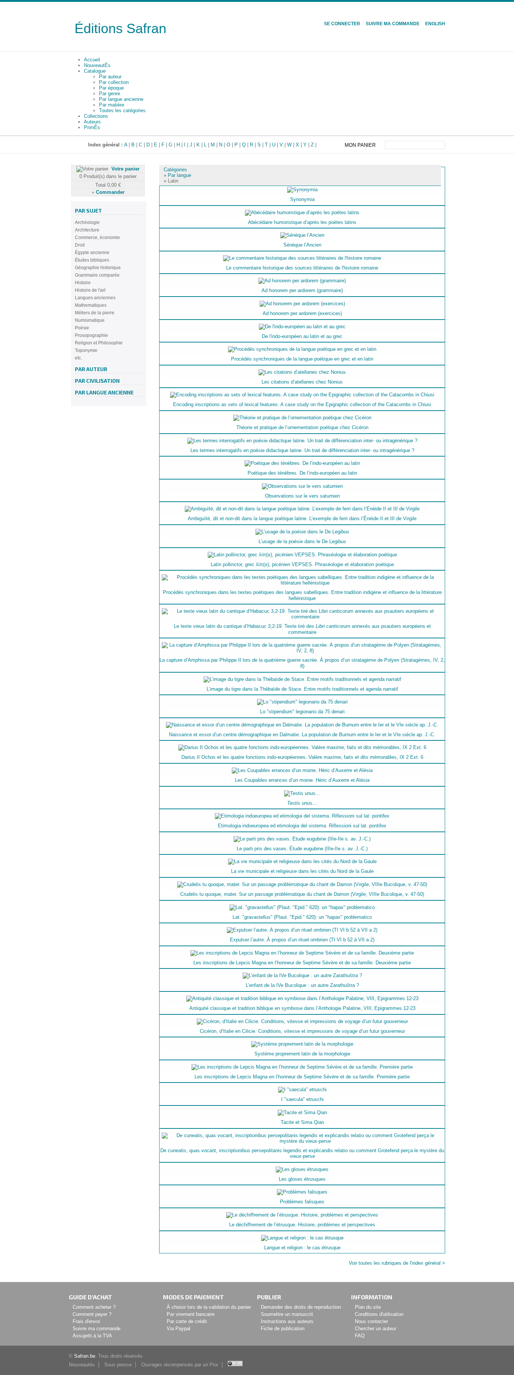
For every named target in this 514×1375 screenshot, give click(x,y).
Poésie (82, 327)
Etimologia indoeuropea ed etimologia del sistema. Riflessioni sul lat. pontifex (302, 825)
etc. (78, 358)
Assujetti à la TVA (92, 1335)
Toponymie (86, 350)
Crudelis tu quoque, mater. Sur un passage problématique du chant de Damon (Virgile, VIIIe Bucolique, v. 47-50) (302, 894)
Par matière (111, 105)
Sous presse (118, 1364)
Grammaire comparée (97, 275)
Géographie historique (98, 267)
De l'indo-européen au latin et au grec (302, 336)
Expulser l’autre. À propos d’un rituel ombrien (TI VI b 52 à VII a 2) (302, 940)
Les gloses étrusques (302, 1179)
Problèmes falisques (302, 1201)
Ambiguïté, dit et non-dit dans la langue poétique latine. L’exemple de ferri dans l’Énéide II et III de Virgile (302, 518)
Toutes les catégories (122, 110)
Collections (96, 116)
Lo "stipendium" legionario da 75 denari (302, 711)
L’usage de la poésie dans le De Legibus (302, 541)
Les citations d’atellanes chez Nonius (302, 382)
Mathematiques (90, 305)
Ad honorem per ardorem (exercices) (302, 313)
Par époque (111, 88)
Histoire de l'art (90, 290)
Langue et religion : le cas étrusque (302, 1247)
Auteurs (92, 122)
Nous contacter (371, 1321)
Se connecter (342, 23)
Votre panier (125, 169)
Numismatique (90, 320)
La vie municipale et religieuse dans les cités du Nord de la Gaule (302, 871)
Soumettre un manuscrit (287, 1314)
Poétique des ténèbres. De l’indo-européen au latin (302, 473)
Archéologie (87, 222)
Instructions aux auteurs (287, 1321)
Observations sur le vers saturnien (302, 496)
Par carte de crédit (187, 1321)
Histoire (83, 282)
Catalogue (95, 71)
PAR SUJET (88, 210)
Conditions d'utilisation (379, 1314)
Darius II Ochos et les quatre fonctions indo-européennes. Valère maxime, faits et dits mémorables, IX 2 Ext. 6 (302, 757)
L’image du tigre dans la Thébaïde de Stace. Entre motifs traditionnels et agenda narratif (302, 689)
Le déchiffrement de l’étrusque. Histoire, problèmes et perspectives (302, 1224)
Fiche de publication (282, 1328)
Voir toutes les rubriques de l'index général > (397, 1263)
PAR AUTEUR (91, 369)
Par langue (179, 175)
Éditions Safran (120, 28)
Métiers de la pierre (94, 312)
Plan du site (368, 1307)
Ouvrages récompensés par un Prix (179, 1364)
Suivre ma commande (393, 23)
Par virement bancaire (190, 1314)
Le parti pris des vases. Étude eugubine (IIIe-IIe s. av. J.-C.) (302, 848)
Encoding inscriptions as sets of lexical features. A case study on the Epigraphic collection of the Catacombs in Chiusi (302, 404)
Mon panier (360, 145)
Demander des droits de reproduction (301, 1307)
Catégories (175, 169)
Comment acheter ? (94, 1307)
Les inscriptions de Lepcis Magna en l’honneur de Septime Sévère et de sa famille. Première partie (302, 1077)
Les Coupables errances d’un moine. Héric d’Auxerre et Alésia (302, 780)
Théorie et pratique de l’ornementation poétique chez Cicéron (302, 427)
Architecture (87, 230)
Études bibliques (92, 260)
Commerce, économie (97, 237)
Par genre (109, 93)
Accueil (92, 59)
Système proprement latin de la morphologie (302, 1054)
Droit (80, 245)
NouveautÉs (97, 65)
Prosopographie (91, 335)
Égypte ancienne (92, 252)
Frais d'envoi (86, 1321)
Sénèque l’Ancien (302, 245)
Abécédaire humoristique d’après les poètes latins (302, 222)
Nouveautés (82, 1364)
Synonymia (302, 199)
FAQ (360, 1335)
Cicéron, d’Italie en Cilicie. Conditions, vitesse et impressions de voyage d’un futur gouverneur (302, 1031)
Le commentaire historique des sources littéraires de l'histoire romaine (302, 268)
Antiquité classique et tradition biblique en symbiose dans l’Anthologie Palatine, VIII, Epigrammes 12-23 (302, 1008)
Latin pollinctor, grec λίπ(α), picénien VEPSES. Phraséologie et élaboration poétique (302, 564)
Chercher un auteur (375, 1328)
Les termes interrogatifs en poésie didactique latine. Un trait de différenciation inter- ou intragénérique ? (302, 450)
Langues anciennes (95, 297)
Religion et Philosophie (99, 343)
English (435, 23)
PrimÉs (92, 127)
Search (440, 145)
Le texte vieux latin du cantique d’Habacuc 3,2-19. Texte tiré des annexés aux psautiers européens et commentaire (302, 629)
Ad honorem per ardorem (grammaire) (302, 290)
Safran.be (84, 1356)
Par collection (114, 82)
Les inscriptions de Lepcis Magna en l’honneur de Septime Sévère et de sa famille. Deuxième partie (302, 962)
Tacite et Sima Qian (302, 1122)
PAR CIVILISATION (97, 381)
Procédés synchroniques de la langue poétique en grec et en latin (302, 359)
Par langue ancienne (121, 99)
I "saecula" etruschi (302, 1099)
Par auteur (110, 76)
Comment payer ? (92, 1314)
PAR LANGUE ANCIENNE (104, 392)
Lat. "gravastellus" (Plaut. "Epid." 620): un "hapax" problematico (302, 917)
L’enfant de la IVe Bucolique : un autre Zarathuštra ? (302, 985)
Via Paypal (178, 1328)
